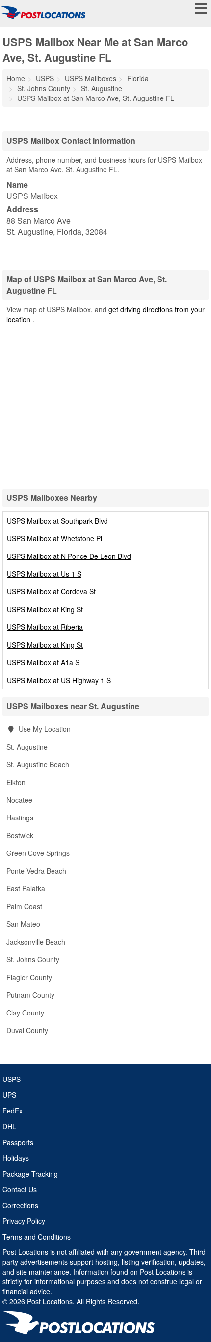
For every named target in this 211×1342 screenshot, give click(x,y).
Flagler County (29, 977)
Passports (17, 1142)
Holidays (15, 1158)
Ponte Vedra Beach (36, 871)
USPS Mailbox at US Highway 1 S (59, 680)
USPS (11, 1079)
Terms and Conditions (36, 1237)
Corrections (20, 1205)
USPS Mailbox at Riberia (45, 627)
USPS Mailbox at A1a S (43, 662)
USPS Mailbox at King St (45, 609)
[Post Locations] (42, 12)
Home (15, 78)
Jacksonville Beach (35, 942)
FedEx (12, 1110)
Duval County (27, 1030)
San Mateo (23, 924)
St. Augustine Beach (37, 764)
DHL (9, 1126)
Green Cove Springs (38, 853)
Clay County (25, 1012)
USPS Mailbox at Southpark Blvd (57, 520)
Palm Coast (24, 906)
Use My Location (44, 729)
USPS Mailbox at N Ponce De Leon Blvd (69, 556)
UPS (9, 1095)
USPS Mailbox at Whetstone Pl (54, 538)
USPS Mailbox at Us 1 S (44, 574)
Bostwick (19, 835)
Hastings (19, 817)
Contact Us (19, 1189)
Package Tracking (30, 1173)
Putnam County (30, 995)
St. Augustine (27, 747)
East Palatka (25, 888)
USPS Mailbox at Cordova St (51, 591)
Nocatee (19, 800)
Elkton (16, 782)
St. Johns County (32, 959)
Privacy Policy (23, 1221)
